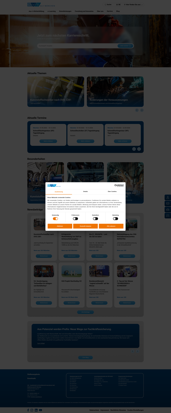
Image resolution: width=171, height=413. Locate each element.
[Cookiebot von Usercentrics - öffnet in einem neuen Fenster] (116, 185)
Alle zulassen (111, 226)
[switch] (75, 218)
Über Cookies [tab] (112, 191)
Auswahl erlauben (85, 226)
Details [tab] (85, 191)
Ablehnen (60, 226)
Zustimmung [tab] (59, 192)
